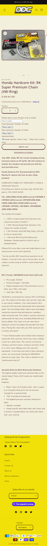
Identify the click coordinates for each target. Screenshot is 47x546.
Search (7, 460)
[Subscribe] (35, 496)
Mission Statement (12, 476)
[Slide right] (28, 75)
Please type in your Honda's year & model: (19, 118)
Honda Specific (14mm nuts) (16, 139)
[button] (4, 9)
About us (8, 471)
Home (7, 481)
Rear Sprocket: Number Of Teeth (15, 130)
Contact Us (9, 466)
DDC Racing (18, 544)
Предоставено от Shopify (30, 544)
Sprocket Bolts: (8, 136)
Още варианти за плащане (23, 152)
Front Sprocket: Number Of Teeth (15, 124)
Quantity (5, 106)
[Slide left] (18, 75)
